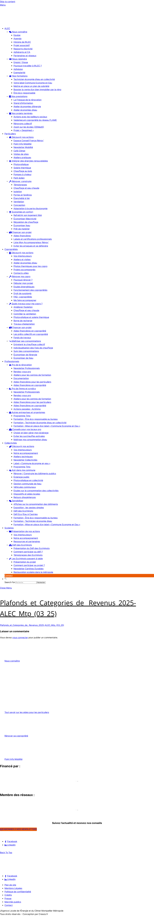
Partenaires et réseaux (25, 55)
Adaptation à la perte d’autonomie (30, 208)
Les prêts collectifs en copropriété (31, 334)
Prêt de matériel (21, 229)
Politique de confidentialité (18, 891)
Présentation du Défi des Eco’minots (32, 548)
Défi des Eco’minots (23, 511)
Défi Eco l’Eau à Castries (26, 514)
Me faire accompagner (25, 300)
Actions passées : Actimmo (27, 409)
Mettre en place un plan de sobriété (31, 86)
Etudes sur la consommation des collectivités (36, 490)
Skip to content (7, 1)
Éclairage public (21, 477)
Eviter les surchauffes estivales (29, 436)
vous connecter (20, 637)
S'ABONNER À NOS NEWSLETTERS (19, 829)
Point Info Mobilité (22, 144)
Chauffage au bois (23, 171)
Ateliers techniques (23, 456)
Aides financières (22, 235)
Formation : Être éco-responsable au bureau (36, 419)
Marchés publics (13, 902)
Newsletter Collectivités (25, 460)
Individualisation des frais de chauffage (33, 348)
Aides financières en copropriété (30, 331)
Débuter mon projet (23, 283)
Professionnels (12, 361)
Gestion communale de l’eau (27, 483)
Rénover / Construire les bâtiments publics (35, 473)
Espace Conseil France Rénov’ (29, 140)
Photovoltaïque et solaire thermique (31, 317)
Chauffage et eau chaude (26, 188)
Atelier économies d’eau (25, 110)
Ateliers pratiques (22, 157)
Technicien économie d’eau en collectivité (34, 79)
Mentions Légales (13, 888)
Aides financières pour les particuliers (32, 382)
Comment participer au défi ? (28, 551)
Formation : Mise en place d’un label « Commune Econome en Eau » (47, 426)
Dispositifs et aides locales (27, 494)
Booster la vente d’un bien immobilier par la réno (37, 89)
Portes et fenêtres (23, 195)
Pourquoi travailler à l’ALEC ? (28, 65)
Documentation (21, 378)
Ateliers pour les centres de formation (32, 375)
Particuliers (10, 133)
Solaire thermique (22, 167)
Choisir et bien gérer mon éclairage (31, 432)
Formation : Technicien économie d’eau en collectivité (40, 422)
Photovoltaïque (21, 164)
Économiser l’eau (22, 225)
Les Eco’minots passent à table (27, 558)
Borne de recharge (23, 320)
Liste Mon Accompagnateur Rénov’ (31, 242)
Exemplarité (19, 72)
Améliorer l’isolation (23, 307)
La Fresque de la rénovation (27, 100)
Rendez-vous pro (22, 371)
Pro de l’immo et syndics (23, 388)
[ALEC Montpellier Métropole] (7, 23)
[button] (6, 579)
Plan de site (10, 885)
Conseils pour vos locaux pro (26, 429)
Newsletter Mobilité (23, 147)
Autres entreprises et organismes (28, 412)
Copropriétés (11, 249)
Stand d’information (23, 103)
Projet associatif (22, 45)
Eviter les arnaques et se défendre (31, 246)
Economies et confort (22, 212)
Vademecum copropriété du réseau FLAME (35, 120)
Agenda (17, 38)
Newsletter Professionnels (27, 368)
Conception (19, 205)
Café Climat (19, 151)
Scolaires (9, 528)
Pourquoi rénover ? (23, 280)
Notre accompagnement (26, 453)
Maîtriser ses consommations (26, 341)
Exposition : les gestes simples (29, 507)
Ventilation (19, 201)
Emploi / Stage (21, 62)
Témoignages (20, 184)
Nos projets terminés (21, 113)
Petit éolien (19, 178)
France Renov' (8, 814)
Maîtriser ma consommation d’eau (30, 439)
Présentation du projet (25, 562)
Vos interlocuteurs (23, 256)
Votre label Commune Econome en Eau (33, 83)
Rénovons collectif (23, 123)
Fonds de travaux (22, 337)
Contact (9, 575)
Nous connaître (19, 32)
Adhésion (18, 69)
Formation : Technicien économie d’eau (33, 521)
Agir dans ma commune (23, 470)
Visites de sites (21, 154)
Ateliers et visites (22, 259)
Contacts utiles (21, 273)
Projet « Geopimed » (24, 130)
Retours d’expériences (25, 497)
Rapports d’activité (23, 49)
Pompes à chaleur (22, 174)
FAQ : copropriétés (23, 297)
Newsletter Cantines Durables (29, 568)
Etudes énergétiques (24, 286)
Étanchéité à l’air (22, 198)
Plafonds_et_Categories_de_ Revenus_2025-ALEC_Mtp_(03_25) (32, 625)
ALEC (7, 28)
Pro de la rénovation (21, 365)
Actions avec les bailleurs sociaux (30, 116)
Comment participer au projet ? (29, 565)
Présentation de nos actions (25, 531)
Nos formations (20, 76)
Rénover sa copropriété (16, 736)
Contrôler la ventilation (25, 314)
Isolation (18, 191)
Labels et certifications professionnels (33, 239)
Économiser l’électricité (25, 218)
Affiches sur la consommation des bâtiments (36, 504)
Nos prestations (19, 96)
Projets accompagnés (24, 269)
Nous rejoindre (19, 59)
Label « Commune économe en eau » (32, 463)
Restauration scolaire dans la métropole (33, 572)
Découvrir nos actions (22, 137)
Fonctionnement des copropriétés (30, 290)
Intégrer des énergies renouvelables (29, 161)
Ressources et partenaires (27, 541)
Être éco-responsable (24, 93)
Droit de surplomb (22, 293)
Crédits (8, 895)
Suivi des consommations (26, 351)
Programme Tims (22, 416)
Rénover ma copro (20, 276)
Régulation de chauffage (26, 222)
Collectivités (11, 443)
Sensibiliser (17, 500)
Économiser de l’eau (23, 358)
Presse (8, 898)
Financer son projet (22, 232)
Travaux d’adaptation (24, 324)
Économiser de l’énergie (25, 354)
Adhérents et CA (22, 52)
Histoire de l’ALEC (22, 42)
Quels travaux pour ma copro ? (27, 303)
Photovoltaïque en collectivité (28, 480)
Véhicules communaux (25, 487)
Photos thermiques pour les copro (30, 266)
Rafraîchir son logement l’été (28, 215)
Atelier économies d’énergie (27, 106)
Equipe (17, 35)
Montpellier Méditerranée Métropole (22, 785)
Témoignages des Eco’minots (28, 555)
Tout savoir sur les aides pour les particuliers (27, 712)
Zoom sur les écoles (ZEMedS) (29, 127)
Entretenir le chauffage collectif (29, 344)
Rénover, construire (21, 181)
